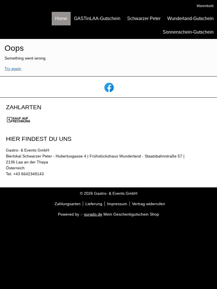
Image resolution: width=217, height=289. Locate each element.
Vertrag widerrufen (148, 204)
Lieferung (93, 204)
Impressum (117, 204)
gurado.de (93, 214)
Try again (13, 68)
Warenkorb (205, 6)
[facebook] (108, 87)
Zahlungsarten (68, 204)
